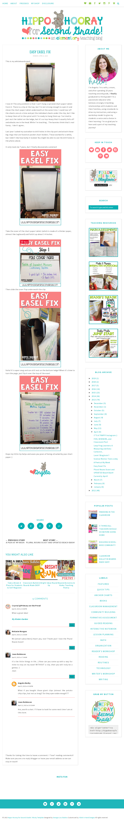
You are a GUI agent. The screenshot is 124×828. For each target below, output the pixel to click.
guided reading (103, 623)
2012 (94, 490)
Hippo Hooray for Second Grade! (19, 818)
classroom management (103, 606)
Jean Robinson (19, 654)
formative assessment (103, 617)
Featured (103, 584)
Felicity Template (38, 818)
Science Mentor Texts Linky (106, 459)
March (97, 480)
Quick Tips (103, 589)
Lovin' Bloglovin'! (101, 455)
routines (103, 662)
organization (103, 645)
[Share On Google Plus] (40, 526)
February (98, 483)
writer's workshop (103, 673)
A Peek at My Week (102, 462)
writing (103, 679)
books (103, 600)
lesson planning (103, 634)
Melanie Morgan (19, 631)
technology (103, 668)
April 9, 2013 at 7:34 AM (19, 657)
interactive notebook (103, 629)
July (96, 421)
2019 (94, 378)
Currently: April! (101, 476)
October (98, 410)
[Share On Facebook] (31, 526)
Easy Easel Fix (100, 466)
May (96, 428)
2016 (94, 389)
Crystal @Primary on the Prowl (26, 605)
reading (103, 657)
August (97, 417)
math (103, 640)
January (97, 487)
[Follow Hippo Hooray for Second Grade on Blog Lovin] (103, 182)
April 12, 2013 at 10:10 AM (26, 705)
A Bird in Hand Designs (87, 818)
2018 (94, 382)
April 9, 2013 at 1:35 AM (19, 635)
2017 (94, 385)
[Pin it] (49, 526)
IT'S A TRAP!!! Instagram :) (105, 435)
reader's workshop (103, 651)
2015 (94, 392)
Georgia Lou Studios (60, 818)
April (96, 432)
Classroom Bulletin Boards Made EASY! (107, 559)
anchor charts (103, 595)
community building (103, 612)
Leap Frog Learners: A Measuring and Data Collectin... (103, 448)
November (99, 407)
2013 (94, 399)
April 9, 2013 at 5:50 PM (25, 686)
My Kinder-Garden (20, 619)
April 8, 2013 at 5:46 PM (19, 609)
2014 (94, 396)
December (98, 403)
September (99, 414)
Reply (72, 625)
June (96, 424)
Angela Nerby (24, 683)
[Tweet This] (21, 526)
